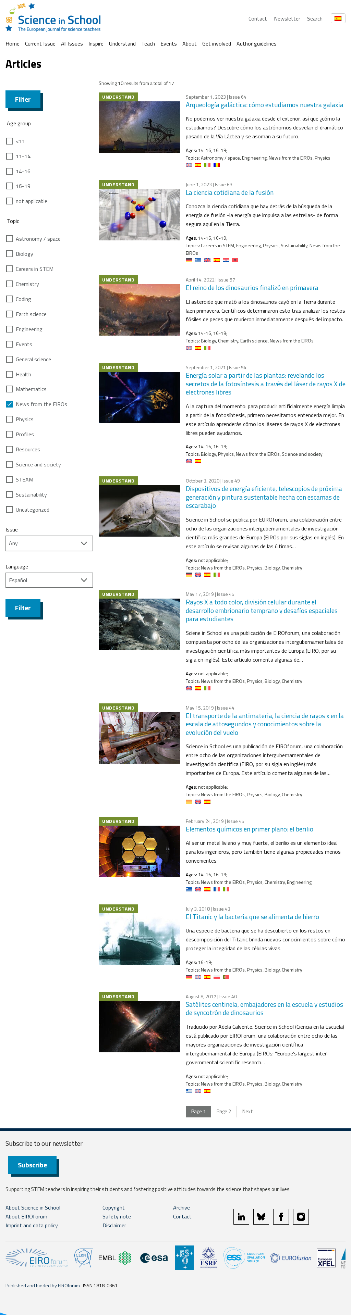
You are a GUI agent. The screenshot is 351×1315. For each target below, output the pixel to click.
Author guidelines (257, 43)
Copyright (113, 1207)
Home (12, 43)
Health (23, 374)
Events (168, 43)
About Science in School (32, 1207)
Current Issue (40, 43)
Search (315, 18)
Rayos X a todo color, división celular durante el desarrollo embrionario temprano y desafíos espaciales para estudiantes (262, 610)
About (189, 43)
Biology (24, 254)
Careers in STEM (34, 269)
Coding (23, 299)
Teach (148, 43)
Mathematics (31, 389)
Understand (122, 43)
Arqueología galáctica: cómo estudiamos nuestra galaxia (264, 105)
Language (16, 566)
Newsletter (287, 18)
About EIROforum (26, 1216)
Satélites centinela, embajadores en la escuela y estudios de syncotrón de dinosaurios (264, 1008)
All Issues (72, 43)
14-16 (23, 171)
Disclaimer (114, 1225)
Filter (23, 99)
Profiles (25, 434)
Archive (181, 1207)
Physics (25, 419)
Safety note (116, 1216)
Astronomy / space (38, 239)
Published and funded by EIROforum (42, 1285)
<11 (20, 141)
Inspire (96, 43)
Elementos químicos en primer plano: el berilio (249, 829)
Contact (258, 18)
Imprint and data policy (31, 1225)
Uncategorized (32, 509)
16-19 (23, 186)
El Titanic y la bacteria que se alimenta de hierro (252, 917)
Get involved (216, 43)
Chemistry (27, 284)
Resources (28, 449)
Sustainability (31, 494)
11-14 (23, 156)
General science (33, 359)
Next (247, 1111)
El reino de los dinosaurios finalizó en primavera (252, 287)
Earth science (31, 314)
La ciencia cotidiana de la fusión (230, 192)
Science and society (38, 464)
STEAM (24, 479)
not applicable (31, 201)
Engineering (29, 329)
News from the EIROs (41, 404)
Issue (11, 529)
